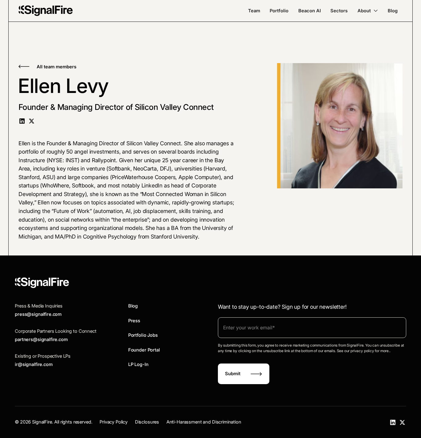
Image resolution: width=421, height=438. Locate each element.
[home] (45, 10)
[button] (368, 11)
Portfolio (279, 11)
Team (254, 11)
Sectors (339, 11)
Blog (393, 11)
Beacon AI (309, 11)
